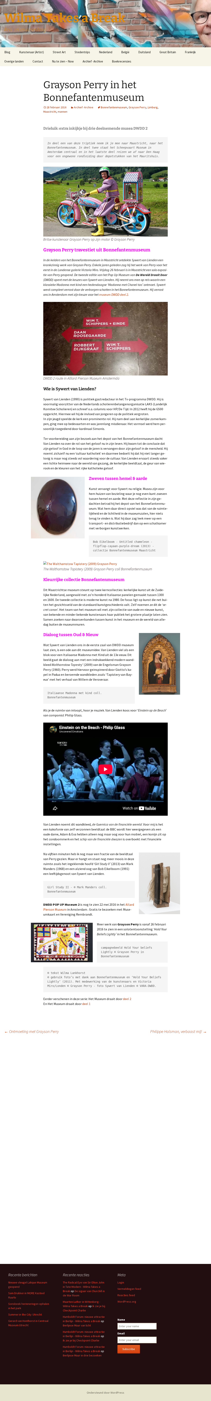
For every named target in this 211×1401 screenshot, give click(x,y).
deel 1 (86, 1004)
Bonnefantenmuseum (114, 107)
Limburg (153, 107)
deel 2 (127, 999)
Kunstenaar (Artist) (31, 52)
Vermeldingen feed (129, 1289)
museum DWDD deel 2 (113, 294)
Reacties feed (126, 1295)
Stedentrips (82, 52)
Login (120, 1282)
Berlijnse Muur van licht (77, 1325)
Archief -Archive (93, 61)
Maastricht (49, 111)
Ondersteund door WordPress (105, 1392)
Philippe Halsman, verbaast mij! (178, 1031)
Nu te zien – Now (63, 61)
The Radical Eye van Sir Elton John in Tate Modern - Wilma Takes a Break (83, 1287)
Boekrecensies (121, 61)
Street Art (59, 52)
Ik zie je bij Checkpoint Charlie (81, 1340)
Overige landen (14, 61)
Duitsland (144, 52)
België (125, 52)
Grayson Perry (137, 107)
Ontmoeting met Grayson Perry (31, 1031)
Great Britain (167, 52)
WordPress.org (126, 1301)
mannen (62, 111)
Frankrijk (190, 52)
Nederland (105, 52)
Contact (38, 61)
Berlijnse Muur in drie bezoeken (82, 1355)
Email (121, 1333)
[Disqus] (105, 1095)
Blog (7, 52)
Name (121, 1319)
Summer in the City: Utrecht (25, 1314)
